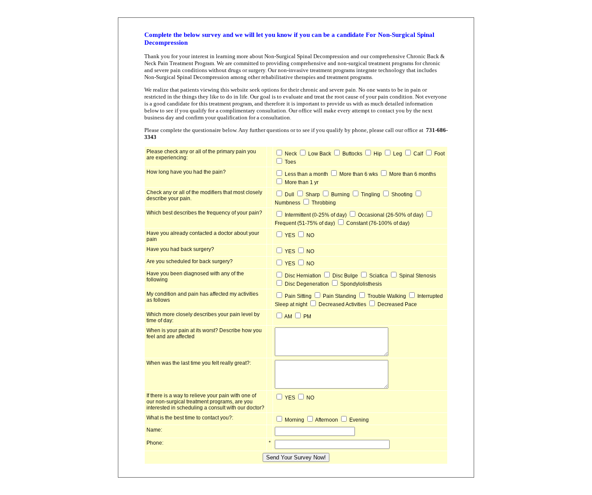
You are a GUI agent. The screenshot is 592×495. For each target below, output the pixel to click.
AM (288, 317)
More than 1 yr (302, 182)
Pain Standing (339, 296)
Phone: (154, 443)
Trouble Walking (387, 296)
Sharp (313, 194)
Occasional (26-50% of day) (390, 215)
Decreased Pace (397, 304)
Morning (294, 420)
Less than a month (306, 174)
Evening (359, 420)
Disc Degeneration (307, 284)
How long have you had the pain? (186, 172)
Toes (290, 162)
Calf (418, 154)
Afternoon (326, 420)
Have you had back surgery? (180, 249)
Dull (289, 194)
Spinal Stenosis (417, 276)
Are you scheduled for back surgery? (189, 261)
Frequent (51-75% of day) (305, 223)
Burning (340, 194)
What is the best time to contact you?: (189, 418)
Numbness (287, 203)
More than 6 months (412, 174)
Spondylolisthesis (361, 284)
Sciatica (378, 276)
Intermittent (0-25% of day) (316, 215)
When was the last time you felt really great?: (198, 363)
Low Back (319, 154)
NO (310, 235)
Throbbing (324, 203)
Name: (154, 430)
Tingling (370, 194)
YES (290, 235)
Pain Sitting (298, 296)
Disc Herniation (303, 276)
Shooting (402, 194)
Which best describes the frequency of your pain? (204, 213)
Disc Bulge (345, 276)
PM (307, 317)
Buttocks (352, 154)
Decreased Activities (342, 304)
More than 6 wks (358, 174)
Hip (378, 154)
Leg (397, 154)
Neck (291, 154)
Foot (439, 154)
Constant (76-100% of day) (378, 223)
